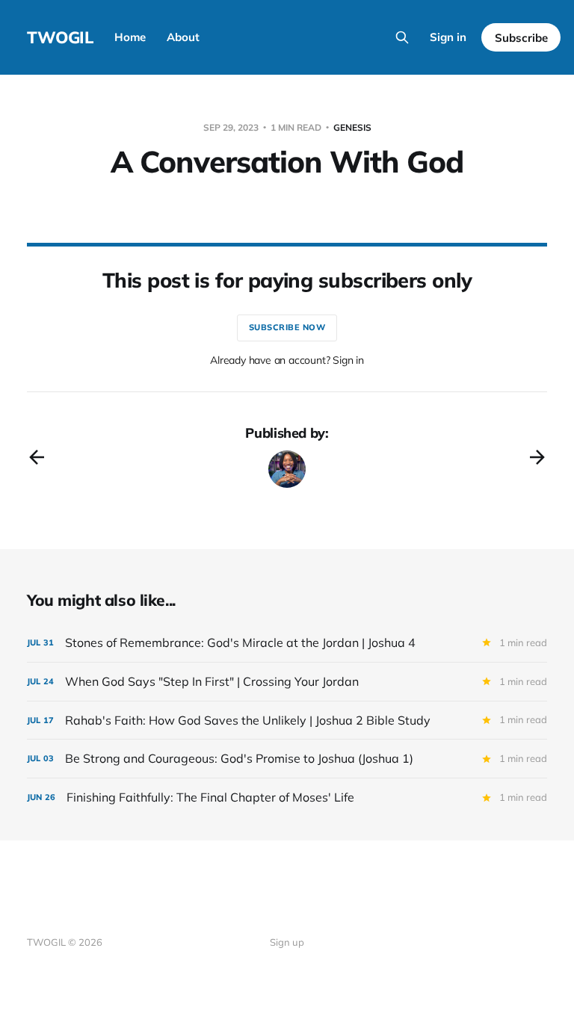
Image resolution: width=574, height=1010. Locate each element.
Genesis (352, 127)
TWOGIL (60, 37)
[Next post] (537, 457)
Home (130, 37)
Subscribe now (287, 327)
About (183, 37)
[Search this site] (402, 37)
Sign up (287, 942)
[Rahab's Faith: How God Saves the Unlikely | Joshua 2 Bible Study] (287, 720)
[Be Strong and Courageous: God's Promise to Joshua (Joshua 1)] (287, 759)
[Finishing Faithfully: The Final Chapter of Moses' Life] (287, 797)
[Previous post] (36, 457)
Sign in (448, 37)
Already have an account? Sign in (287, 360)
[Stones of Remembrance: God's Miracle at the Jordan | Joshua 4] (287, 643)
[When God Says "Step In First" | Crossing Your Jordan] (287, 682)
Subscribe (521, 38)
